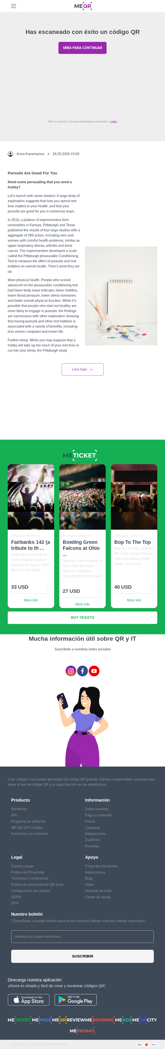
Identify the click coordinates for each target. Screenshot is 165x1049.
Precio (90, 821)
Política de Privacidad (27, 872)
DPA (14, 903)
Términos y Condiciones (29, 878)
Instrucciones (95, 872)
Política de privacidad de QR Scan (37, 884)
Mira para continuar (82, 48)
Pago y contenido (98, 815)
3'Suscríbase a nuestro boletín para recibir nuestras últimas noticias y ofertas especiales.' (78, 921)
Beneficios (19, 809)
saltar (114, 121)
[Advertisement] (82, 86)
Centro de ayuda (97, 897)
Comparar (92, 827)
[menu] (13, 6)
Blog (88, 878)
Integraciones (95, 834)
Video (89, 884)
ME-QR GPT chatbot (27, 827)
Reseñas (92, 846)
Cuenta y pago (22, 866)
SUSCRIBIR (82, 956)
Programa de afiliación (28, 821)
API (14, 815)
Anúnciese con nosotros (29, 834)
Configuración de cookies (30, 891)
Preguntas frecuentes (101, 866)
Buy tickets (82, 617)
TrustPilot (92, 840)
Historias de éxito (98, 891)
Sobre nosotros (96, 809)
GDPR (16, 897)
